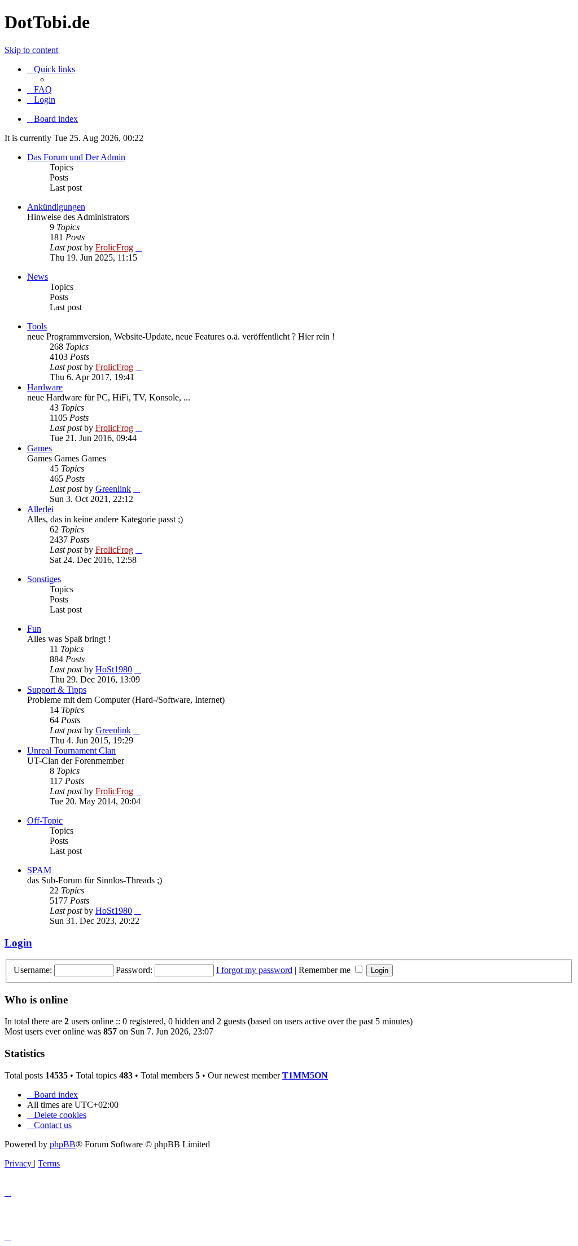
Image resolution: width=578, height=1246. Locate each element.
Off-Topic (45, 820)
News (37, 276)
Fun (34, 628)
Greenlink (113, 489)
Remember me (326, 970)
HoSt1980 (113, 669)
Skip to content (31, 50)
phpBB (63, 1144)
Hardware (45, 387)
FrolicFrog (114, 247)
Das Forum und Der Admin (76, 157)
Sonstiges (44, 579)
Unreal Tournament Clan (71, 750)
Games (39, 448)
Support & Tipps (56, 689)
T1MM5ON (305, 1075)
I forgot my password (254, 970)
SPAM (39, 870)
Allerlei (40, 509)
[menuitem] (39, 89)
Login (18, 943)
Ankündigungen (56, 207)
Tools (37, 326)
